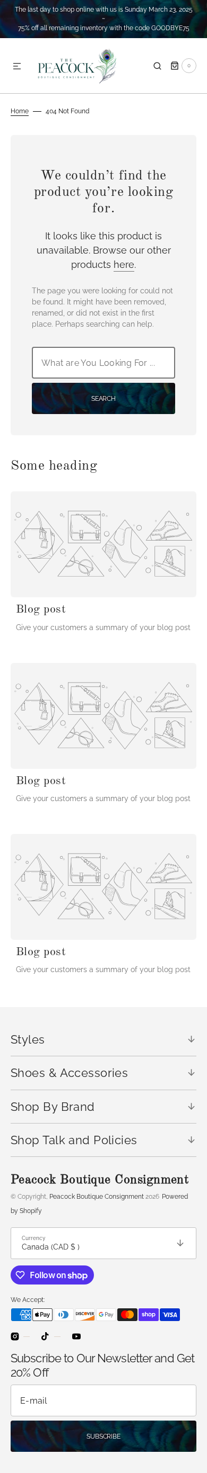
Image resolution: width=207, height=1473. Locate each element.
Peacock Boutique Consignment (96, 1196)
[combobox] (103, 363)
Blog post (41, 609)
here (124, 264)
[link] (103, 544)
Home (20, 111)
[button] (17, 66)
